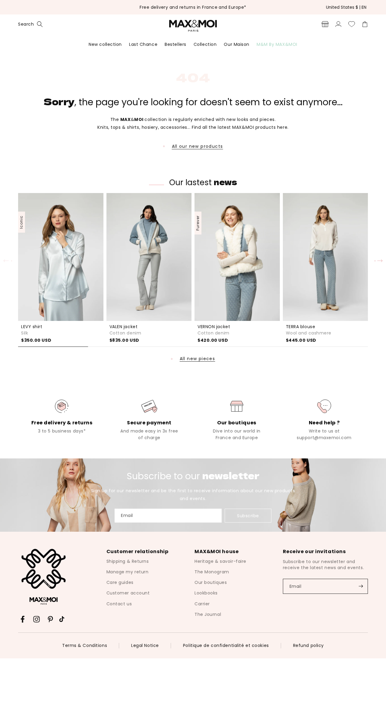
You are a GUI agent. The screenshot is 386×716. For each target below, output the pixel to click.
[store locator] (325, 24)
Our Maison (236, 44)
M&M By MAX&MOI (277, 44)
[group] (62, 416)
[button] (30, 24)
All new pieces (197, 359)
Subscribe (248, 516)
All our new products (197, 146)
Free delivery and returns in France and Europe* (193, 7)
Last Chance (143, 44)
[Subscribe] (360, 586)
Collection (205, 44)
